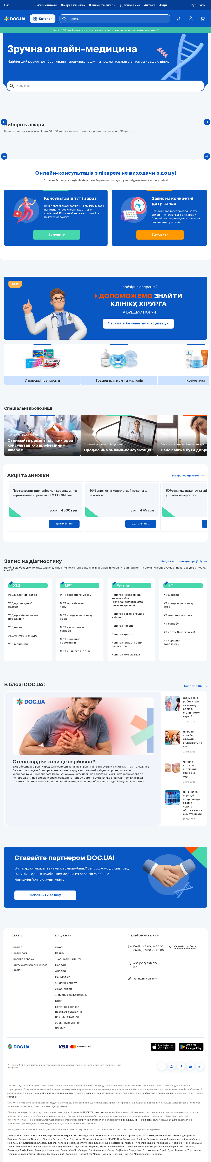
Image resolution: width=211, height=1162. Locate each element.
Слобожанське (97, 1150)
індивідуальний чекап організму (139, 1120)
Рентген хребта (122, 634)
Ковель (52, 1143)
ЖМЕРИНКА (115, 1139)
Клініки (59, 953)
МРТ (82, 1112)
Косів (72, 1143)
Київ (19, 1135)
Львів (26, 1135)
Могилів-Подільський (75, 1146)
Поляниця (13, 1150)
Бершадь (83, 1135)
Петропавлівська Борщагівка (166, 1146)
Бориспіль (110, 1135)
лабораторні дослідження (158, 1093)
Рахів (23, 1150)
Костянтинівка (84, 1143)
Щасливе (156, 1154)
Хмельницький (55, 1154)
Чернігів (128, 1154)
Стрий (163, 1150)
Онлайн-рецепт (66, 982)
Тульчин (12, 1154)
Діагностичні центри (69, 959)
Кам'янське (29, 1143)
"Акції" (172, 1120)
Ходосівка (71, 1154)
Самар (64, 1150)
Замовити (56, 234)
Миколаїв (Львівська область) (45, 1146)
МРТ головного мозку (75, 595)
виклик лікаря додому (100, 1093)
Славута (83, 1150)
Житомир (88, 1139)
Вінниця (47, 1139)
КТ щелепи (171, 595)
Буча (138, 1135)
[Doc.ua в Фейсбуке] (162, 1066)
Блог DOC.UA (193, 686)
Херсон (41, 1154)
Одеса (34, 1135)
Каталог (45, 18)
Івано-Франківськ (169, 1139)
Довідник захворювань (71, 994)
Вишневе (36, 1139)
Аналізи (60, 970)
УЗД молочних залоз (22, 595)
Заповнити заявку (45, 895)
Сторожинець (150, 1150)
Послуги (60, 965)
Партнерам (19, 953)
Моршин (93, 1146)
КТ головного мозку (177, 615)
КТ (87, 1112)
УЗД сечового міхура (23, 635)
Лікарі (59, 947)
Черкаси (106, 1154)
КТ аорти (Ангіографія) (179, 632)
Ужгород (23, 1154)
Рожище (39, 1150)
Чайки (96, 1154)
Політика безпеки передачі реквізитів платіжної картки (68, 1011)
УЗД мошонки (18, 644)
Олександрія (141, 1146)
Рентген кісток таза (126, 654)
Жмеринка (101, 1139)
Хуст (89, 1154)
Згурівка (141, 1139)
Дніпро (11, 1135)
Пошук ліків (62, 976)
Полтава (189, 1146)
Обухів (129, 1146)
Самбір (73, 1150)
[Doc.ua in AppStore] (163, 1047)
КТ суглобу (171, 624)
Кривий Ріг (130, 1143)
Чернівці (117, 1154)
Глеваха (57, 1139)
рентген (99, 1112)
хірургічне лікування (89, 1120)
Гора (66, 1139)
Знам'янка (152, 1139)
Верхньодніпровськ (184, 1135)
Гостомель (76, 1139)
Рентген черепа (123, 626)
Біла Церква (96, 1135)
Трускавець (194, 1150)
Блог (58, 1000)
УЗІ (91, 1112)
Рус (193, 5)
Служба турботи (185, 946)
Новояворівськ (116, 1146)
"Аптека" (11, 1096)
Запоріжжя (129, 1139)
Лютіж (10, 1146)
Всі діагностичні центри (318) (181, 561)
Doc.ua (14, 1065)
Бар (49, 1135)
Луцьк (198, 1143)
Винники (12, 1139)
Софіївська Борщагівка (128, 1150)
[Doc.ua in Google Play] (191, 1047)
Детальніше (64, 523)
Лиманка (189, 1143)
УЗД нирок (15, 627)
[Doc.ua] (15, 18)
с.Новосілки (52, 1150)
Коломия (63, 1143)
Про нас (17, 947)
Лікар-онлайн (64, 988)
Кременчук (117, 1143)
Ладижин (177, 1143)
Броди (131, 1135)
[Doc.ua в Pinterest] (200, 1066)
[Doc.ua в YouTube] (190, 1066)
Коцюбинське (102, 1143)
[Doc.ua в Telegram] (181, 1066)
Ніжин (103, 1146)
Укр (202, 5)
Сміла (110, 1150)
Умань (32, 1154)
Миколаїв (21, 1146)
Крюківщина (164, 1143)
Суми (170, 1150)
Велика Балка (163, 1135)
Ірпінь (184, 1139)
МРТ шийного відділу (75, 651)
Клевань (42, 1143)
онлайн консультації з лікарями (55, 1093)
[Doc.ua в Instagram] (171, 1066)
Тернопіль (180, 1150)
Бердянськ (70, 1135)
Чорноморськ (142, 1154)
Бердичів (58, 1135)
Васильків (148, 1135)
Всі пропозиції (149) (185, 475)
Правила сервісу (23, 959)
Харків (42, 1135)
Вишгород (24, 1139)
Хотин (82, 1154)
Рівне (30, 1150)
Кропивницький (147, 1143)
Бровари (122, 1135)
